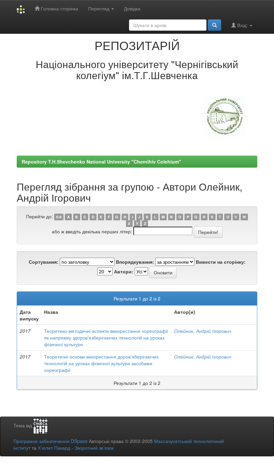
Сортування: (43, 261)
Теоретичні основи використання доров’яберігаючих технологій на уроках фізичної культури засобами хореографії (101, 363)
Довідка (132, 8)
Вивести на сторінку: (221, 261)
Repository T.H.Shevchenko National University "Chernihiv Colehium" (101, 161)
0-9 (58, 216)
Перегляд (99, 8)
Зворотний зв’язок (94, 447)
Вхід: (242, 25)
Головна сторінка (58, 8)
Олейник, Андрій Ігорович (202, 330)
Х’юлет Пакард (54, 447)
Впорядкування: (135, 261)
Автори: (123, 271)
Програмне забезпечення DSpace (50, 441)
